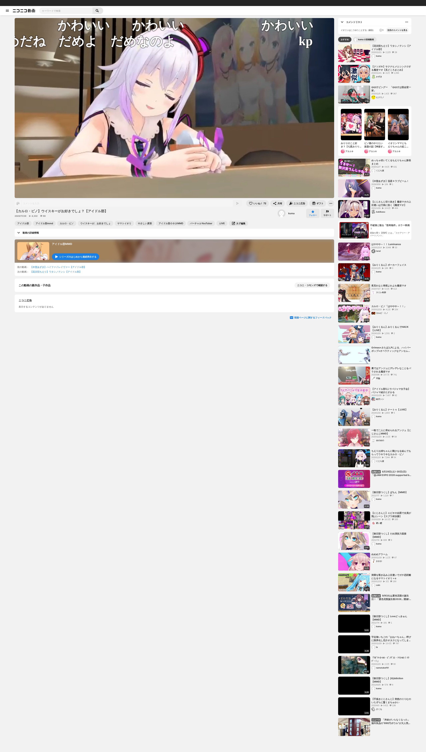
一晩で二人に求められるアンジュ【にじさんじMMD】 (391, 432)
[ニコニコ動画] (24, 10)
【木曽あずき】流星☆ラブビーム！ (390, 181)
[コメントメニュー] (406, 22)
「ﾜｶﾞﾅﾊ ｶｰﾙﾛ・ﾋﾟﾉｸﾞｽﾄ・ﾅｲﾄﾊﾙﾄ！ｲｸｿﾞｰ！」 (390, 659)
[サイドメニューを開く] (7, 10)
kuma (291, 213)
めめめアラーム (379, 554)
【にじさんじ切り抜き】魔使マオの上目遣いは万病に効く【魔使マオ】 (391, 203)
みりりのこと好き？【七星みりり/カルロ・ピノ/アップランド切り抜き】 (350, 145)
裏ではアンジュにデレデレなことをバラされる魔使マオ (391, 370)
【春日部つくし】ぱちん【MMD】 (389, 492)
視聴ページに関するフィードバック (312, 405)
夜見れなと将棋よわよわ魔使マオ (388, 285)
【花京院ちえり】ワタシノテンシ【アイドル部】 (56, 271)
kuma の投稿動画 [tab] (366, 39)
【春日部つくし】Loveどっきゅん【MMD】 (389, 618)
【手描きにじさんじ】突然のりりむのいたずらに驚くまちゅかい (391, 700)
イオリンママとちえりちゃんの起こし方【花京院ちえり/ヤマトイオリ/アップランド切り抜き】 (398, 145)
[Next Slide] (327, 373)
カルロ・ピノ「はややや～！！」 (388, 306)
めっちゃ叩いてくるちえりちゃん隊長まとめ (391, 162)
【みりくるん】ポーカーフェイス (388, 264)
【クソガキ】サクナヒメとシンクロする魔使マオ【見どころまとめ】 (391, 68)
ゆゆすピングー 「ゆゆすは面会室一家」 (391, 89)
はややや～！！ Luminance (386, 244)
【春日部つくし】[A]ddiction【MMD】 (387, 680)
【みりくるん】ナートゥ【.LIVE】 (389, 409)
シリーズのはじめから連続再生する (78, 256)
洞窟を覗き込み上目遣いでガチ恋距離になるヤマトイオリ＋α (391, 576)
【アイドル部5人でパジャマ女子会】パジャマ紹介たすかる (390, 390)
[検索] (98, 10)
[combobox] (66, 10)
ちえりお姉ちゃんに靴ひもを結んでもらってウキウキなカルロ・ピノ (391, 452)
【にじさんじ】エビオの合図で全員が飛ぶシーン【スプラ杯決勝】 (391, 514)
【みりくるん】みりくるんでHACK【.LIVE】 (390, 328)
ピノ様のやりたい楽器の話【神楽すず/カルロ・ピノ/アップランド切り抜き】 (374, 145)
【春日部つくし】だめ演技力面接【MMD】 (388, 535)
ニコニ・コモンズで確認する (312, 285)
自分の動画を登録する (37, 342)
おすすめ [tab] (345, 39)
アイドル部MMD (62, 244)
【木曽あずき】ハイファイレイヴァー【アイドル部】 (58, 267)
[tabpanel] (374, 390)
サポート (327, 215)
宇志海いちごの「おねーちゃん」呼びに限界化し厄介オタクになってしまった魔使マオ (391, 638)
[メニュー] (330, 203)
